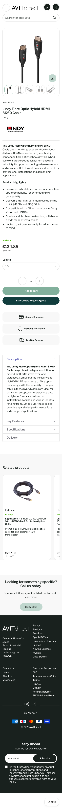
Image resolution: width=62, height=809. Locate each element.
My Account (8, 679)
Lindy (5, 117)
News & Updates (42, 648)
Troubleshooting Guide (44, 676)
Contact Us (31, 607)
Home (5, 672)
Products (37, 629)
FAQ (35, 672)
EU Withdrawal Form (44, 695)
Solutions (37, 633)
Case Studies (40, 656)
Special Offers (40, 637)
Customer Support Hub (45, 668)
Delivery (37, 687)
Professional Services (44, 641)
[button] (31, 359)
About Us (7, 676)
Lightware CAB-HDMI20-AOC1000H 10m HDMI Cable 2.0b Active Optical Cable (25, 521)
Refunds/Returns (42, 691)
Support (37, 645)
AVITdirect (35, 727)
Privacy (37, 683)
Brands (36, 625)
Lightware (10, 510)
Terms (36, 679)
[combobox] (31, 18)
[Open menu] (6, 8)
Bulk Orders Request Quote (31, 300)
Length (6, 259)
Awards (37, 652)
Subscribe (44, 758)
